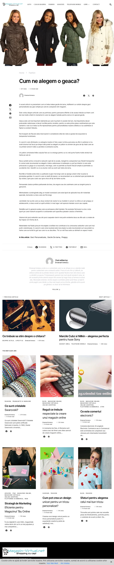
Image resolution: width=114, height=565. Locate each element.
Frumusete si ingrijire (22, 401)
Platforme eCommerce (89, 407)
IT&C (14, 493)
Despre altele (8, 340)
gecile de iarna (53, 237)
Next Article (104, 297)
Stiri (102, 407)
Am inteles (65, 563)
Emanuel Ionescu (29, 95)
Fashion (32, 73)
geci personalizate (38, 237)
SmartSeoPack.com (25, 558)
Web (26, 498)
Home (21, 73)
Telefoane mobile (78, 344)
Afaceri (8, 493)
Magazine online (55, 401)
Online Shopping (49, 405)
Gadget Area (64, 344)
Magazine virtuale (50, 403)
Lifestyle (19, 340)
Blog (44, 401)
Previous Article (11, 297)
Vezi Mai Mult (52, 563)
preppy (65, 237)
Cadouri (46, 493)
